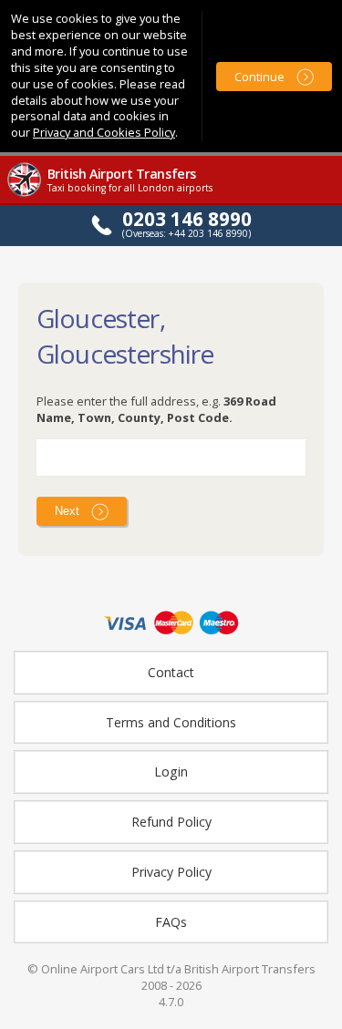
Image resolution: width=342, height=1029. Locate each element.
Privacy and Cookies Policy (104, 132)
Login (171, 771)
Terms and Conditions (171, 722)
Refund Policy (171, 821)
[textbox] (171, 457)
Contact (171, 672)
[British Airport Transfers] (25, 194)
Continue (259, 76)
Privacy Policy (171, 871)
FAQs (171, 922)
